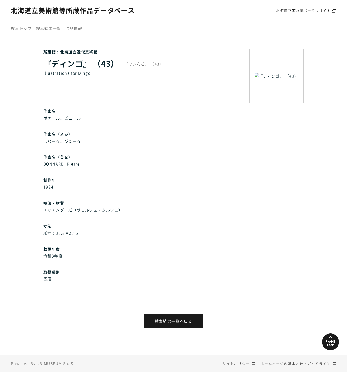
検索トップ (21, 28)
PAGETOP (331, 343)
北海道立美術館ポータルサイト (303, 10)
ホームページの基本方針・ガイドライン (296, 363)
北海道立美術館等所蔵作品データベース (73, 10)
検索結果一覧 (48, 28)
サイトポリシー (236, 363)
